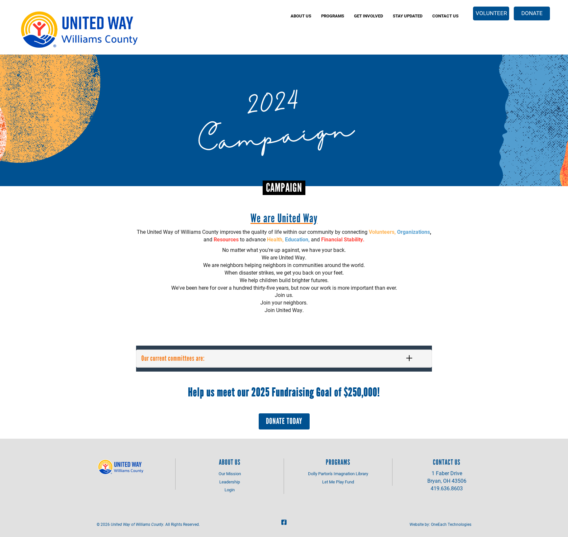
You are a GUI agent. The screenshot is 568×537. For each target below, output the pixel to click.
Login (230, 490)
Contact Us (445, 16)
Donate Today (284, 421)
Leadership (229, 482)
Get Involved (368, 16)
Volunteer (491, 13)
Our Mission (230, 473)
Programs (332, 16)
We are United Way (284, 218)
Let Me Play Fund (338, 482)
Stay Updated (407, 16)
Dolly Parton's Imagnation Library (338, 473)
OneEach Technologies (451, 524)
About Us (301, 16)
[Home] (80, 30)
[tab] (284, 358)
